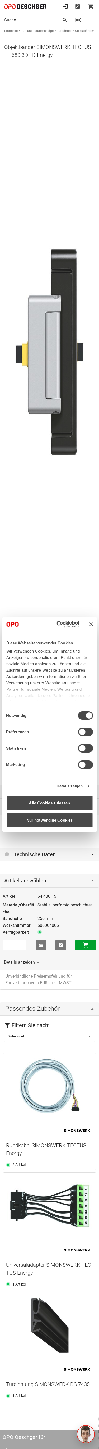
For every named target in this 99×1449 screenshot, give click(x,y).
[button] (86, 1434)
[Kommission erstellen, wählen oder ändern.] (41, 945)
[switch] (85, 732)
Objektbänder (84, 31)
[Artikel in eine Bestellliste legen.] (60, 945)
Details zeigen (69, 786)
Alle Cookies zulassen (49, 803)
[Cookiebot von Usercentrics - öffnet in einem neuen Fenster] (59, 624)
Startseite (11, 31)
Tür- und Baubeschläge (37, 31)
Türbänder (64, 31)
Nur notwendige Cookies (49, 820)
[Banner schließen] (91, 624)
